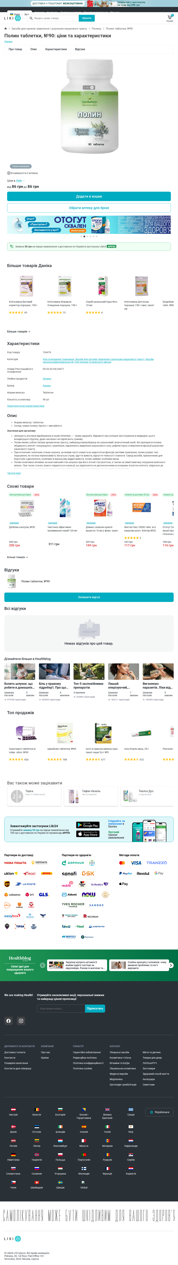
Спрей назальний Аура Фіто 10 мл (101, 303)
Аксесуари (149, 1079)
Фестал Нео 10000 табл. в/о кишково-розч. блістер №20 (140, 529)
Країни (45, 1057)
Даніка (8, 41)
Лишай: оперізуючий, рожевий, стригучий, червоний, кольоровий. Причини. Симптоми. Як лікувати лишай (123, 685)
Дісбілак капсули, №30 (22, 527)
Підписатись (95, 1008)
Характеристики (56, 49)
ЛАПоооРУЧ (150, 1063)
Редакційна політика (85, 1057)
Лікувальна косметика (123, 1068)
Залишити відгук (89, 597)
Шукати (86, 18)
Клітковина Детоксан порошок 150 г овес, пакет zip (139, 305)
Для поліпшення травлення (58, 359)
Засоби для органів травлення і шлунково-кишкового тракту (49, 28)
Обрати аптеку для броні (89, 208)
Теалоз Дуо (146, 791)
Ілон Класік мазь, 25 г (136, 748)
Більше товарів (17, 331)
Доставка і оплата (70, 12)
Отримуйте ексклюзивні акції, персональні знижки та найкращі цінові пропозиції (70, 997)
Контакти (52, 12)
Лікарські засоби (119, 1052)
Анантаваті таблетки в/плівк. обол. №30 (22, 750)
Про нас (114, 12)
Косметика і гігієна (120, 1057)
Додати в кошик (89, 196)
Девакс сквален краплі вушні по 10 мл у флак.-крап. (102, 529)
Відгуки (80, 49)
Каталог (39, 12)
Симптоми (149, 1084)
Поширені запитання (96, 12)
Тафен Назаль (91, 791)
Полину (96, 28)
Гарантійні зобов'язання (87, 1052)
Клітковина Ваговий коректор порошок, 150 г (23, 303)
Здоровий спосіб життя (156, 1073)
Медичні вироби (119, 1073)
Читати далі (14, 473)
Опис (33, 49)
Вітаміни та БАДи (120, 1063)
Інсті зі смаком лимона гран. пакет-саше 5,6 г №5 (102, 750)
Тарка (29, 791)
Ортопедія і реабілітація (123, 1084)
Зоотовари (149, 1068)
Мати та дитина (152, 1052)
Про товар (15, 49)
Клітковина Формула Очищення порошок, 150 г (62, 303)
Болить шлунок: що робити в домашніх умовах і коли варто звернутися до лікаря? (18, 685)
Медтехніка (116, 1079)
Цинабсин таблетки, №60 (61, 748)
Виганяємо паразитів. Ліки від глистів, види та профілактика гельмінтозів (157, 685)
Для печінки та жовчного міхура (92, 362)
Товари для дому (152, 1057)
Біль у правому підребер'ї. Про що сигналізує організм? (54, 685)
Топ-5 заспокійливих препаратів (88, 685)
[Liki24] (12, 1239)
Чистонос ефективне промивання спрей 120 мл (62, 529)
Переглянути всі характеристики (25, 406)
